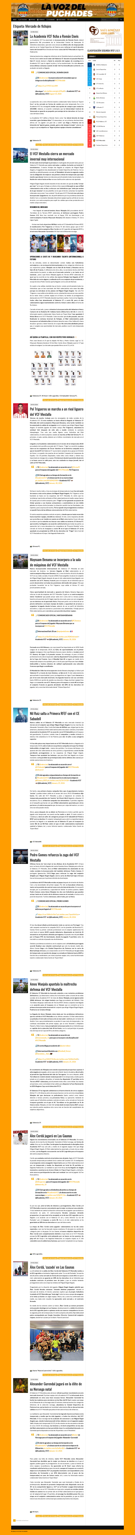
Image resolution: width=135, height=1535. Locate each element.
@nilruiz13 (39, 770)
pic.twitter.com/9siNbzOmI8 (67, 1059)
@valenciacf (43, 78)
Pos (89, 60)
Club (94, 60)
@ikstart (75, 1435)
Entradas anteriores (21, 1520)
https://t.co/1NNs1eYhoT (47, 914)
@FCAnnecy (76, 621)
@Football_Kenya (64, 1051)
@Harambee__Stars (42, 1054)
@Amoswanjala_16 (42, 1038)
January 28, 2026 (69, 917)
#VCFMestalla (60, 80)
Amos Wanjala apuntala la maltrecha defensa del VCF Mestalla (53, 986)
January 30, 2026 (55, 483)
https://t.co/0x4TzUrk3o (47, 637)
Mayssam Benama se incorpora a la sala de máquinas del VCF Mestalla (55, 562)
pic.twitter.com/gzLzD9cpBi (54, 91)
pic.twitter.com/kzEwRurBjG (54, 1448)
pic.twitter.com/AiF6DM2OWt (46, 480)
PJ (114, 60)
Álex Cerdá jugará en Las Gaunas (51, 1135)
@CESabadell (40, 767)
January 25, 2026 (69, 1062)
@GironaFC (76, 467)
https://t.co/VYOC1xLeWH (48, 86)
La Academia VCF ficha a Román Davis (54, 36)
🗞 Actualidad (22, 19)
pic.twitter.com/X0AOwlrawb (67, 637)
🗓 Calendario (50, 19)
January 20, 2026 (55, 1198)
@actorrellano (65, 1046)
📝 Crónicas (40, 19)
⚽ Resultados (61, 19)
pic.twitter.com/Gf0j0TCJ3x (55, 1195)
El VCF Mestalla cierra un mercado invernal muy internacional (52, 156)
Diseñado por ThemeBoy (117, 1530)
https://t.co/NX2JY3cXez (47, 1059)
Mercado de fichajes (50, 145)
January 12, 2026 (55, 1451)
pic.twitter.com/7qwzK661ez (68, 914)
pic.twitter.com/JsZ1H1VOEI (57, 780)
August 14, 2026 (55, 94)
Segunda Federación (65, 145)
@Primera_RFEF (41, 780)
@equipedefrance (63, 631)
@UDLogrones (40, 1182)
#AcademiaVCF (41, 478)
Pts (119, 60)
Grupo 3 (39, 145)
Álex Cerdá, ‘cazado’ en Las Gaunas (52, 1267)
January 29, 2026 (58, 783)
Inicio (14, 19)
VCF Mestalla (78, 145)
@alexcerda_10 (40, 1184)
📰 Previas (32, 19)
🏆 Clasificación (72, 19)
